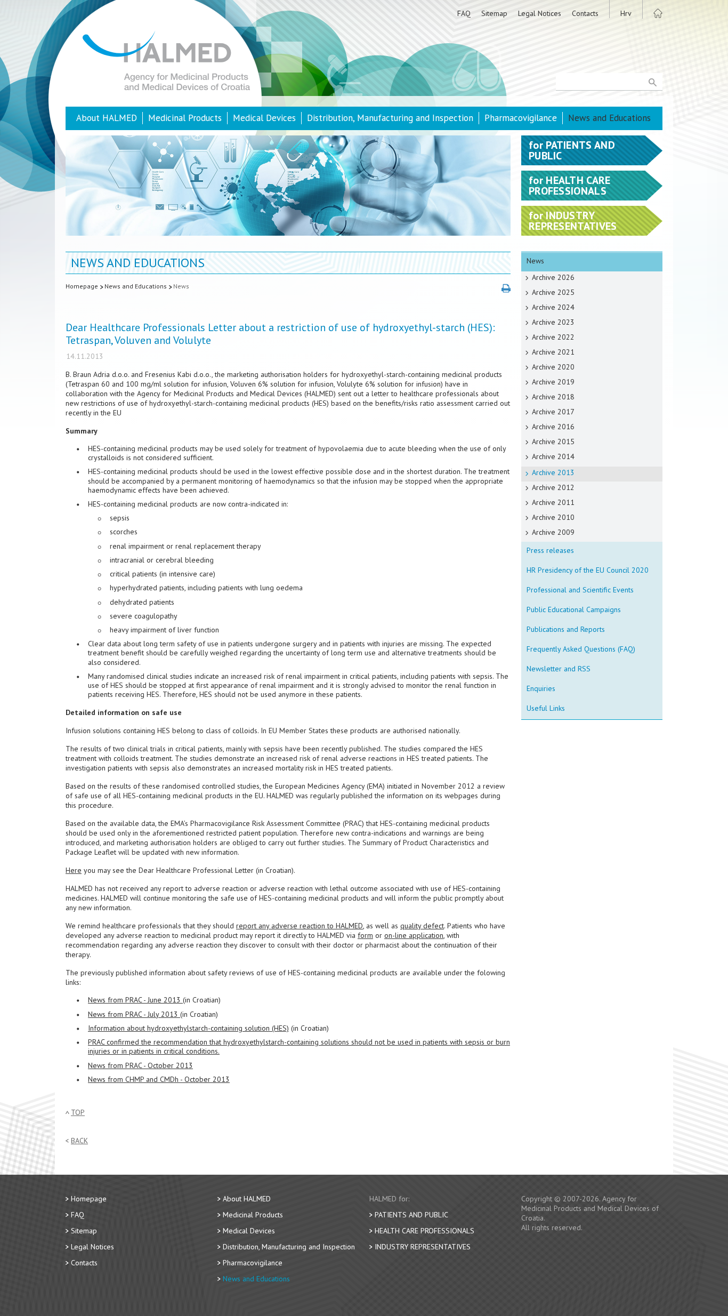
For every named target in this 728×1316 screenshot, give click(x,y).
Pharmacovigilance (520, 118)
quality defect (422, 925)
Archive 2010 (553, 517)
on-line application (413, 935)
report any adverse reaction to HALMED (299, 925)
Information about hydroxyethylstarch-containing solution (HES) (188, 1028)
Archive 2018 (553, 397)
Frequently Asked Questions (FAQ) (581, 649)
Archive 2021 (553, 352)
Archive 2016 (553, 426)
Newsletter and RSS (559, 668)
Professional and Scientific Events (580, 590)
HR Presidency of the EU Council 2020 (588, 570)
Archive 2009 (553, 532)
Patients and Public (411, 1214)
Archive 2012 (553, 487)
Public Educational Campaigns (574, 609)
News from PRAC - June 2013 (135, 1000)
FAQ (464, 13)
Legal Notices (539, 13)
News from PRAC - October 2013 (140, 1065)
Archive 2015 (553, 441)
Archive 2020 (553, 367)
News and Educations (609, 118)
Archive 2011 (553, 502)
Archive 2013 (553, 472)
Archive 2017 (553, 411)
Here (74, 870)
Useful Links (546, 708)
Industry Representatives (423, 1246)
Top (78, 1112)
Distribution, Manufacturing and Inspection (390, 118)
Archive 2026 (553, 277)
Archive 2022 (553, 337)
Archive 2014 (553, 456)
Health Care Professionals (424, 1230)
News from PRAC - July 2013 (134, 1014)
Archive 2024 (553, 307)
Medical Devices (264, 118)
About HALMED (106, 118)
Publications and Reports (566, 629)
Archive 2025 (553, 292)
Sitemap (494, 13)
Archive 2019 (553, 382)
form (365, 935)
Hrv (626, 13)
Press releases (550, 550)
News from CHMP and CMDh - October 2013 (159, 1079)
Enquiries (541, 688)
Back (79, 1140)
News (181, 286)
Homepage (82, 286)
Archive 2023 (553, 322)
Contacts (585, 13)
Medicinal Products (185, 118)
